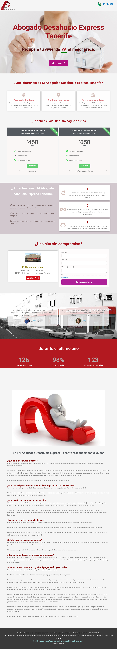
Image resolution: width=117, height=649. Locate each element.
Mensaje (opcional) (67, 267)
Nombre (64, 252)
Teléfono (64, 260)
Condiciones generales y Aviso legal (44, 641)
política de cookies (78, 641)
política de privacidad (64, 641)
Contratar (32, 166)
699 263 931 (109, 4)
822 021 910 (33, 278)
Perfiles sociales (58, 644)
